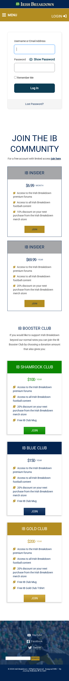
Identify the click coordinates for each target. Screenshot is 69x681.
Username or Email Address (29, 41)
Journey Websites (30, 671)
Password (20, 59)
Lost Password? (34, 103)
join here (56, 158)
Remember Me (25, 77)
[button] (34, 229)
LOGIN (57, 16)
